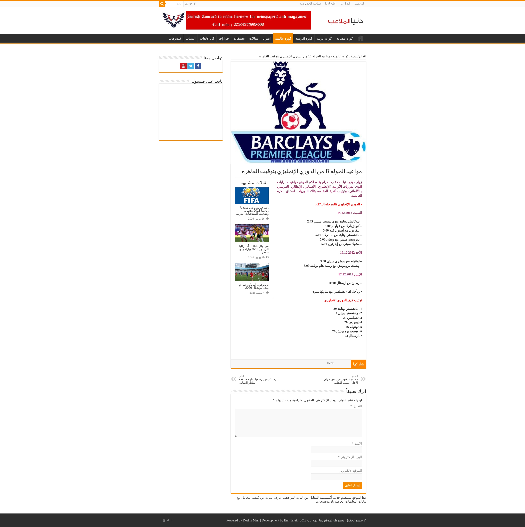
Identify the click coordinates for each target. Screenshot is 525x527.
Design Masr (251, 520)
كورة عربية (324, 38)
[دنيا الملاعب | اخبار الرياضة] (344, 20)
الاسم (357, 443)
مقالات (254, 38)
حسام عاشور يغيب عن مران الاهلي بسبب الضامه (341, 379)
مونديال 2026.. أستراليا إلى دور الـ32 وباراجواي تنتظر (254, 249)
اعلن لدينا (330, 3)
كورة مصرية (344, 38)
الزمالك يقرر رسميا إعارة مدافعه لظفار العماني (258, 379)
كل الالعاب (207, 38)
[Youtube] (186, 3)
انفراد (266, 38)
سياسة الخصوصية (310, 3)
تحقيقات (239, 38)
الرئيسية (359, 3)
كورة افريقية (303, 38)
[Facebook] (194, 3)
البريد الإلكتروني (350, 457)
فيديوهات (175, 38)
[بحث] (162, 4)
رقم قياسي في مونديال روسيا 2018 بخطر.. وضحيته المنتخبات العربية (252, 210)
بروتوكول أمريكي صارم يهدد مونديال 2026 (254, 286)
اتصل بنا (345, 3)
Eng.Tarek (291, 520)
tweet (330, 363)
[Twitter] (191, 3)
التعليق (356, 406)
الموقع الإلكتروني (350, 470)
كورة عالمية (283, 38)
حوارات (224, 38)
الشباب (190, 38)
